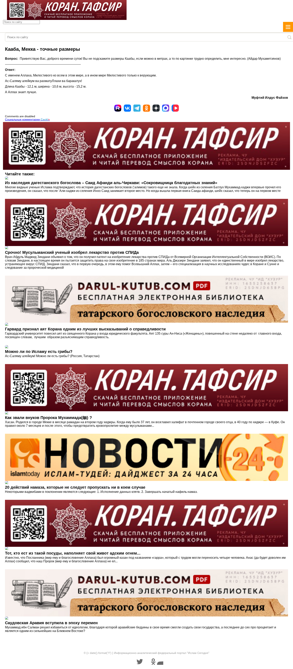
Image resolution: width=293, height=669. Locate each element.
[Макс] (165, 108)
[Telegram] (137, 108)
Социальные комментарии (27, 119)
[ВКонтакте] (127, 108)
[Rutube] (117, 108)
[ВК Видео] (175, 108)
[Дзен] (156, 108)
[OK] (146, 108)
